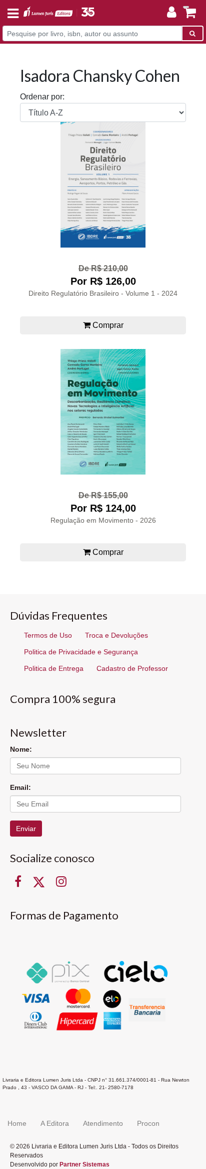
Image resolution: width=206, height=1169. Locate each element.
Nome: (21, 749)
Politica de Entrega (54, 668)
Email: (20, 787)
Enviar (26, 829)
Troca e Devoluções (116, 635)
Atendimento (103, 1123)
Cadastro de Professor (132, 668)
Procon (148, 1123)
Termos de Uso (48, 635)
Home (17, 1123)
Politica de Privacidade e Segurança (81, 652)
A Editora (54, 1123)
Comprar (107, 325)
